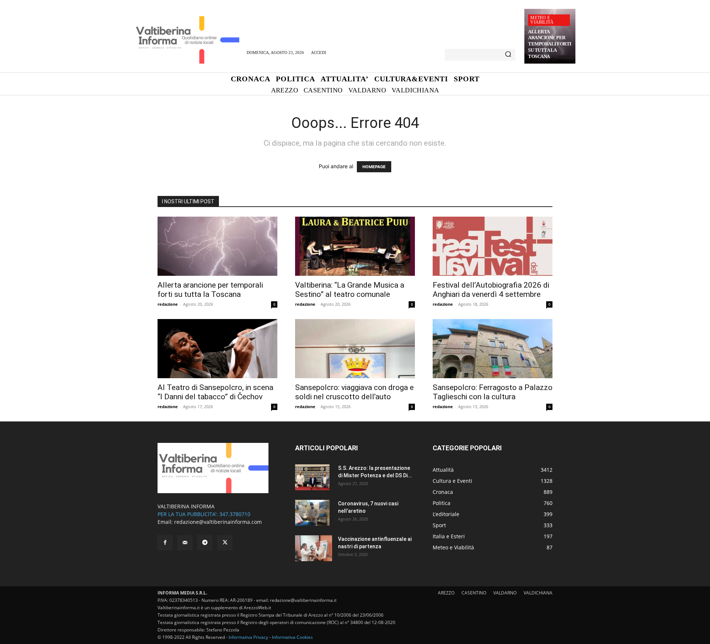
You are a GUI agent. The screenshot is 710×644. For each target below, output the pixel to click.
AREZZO (446, 593)
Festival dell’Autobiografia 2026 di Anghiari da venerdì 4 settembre (491, 290)
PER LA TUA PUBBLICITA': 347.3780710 (204, 514)
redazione (168, 304)
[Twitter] (224, 542)
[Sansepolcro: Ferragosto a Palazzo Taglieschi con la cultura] (492, 348)
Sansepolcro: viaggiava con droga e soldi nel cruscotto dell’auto (354, 392)
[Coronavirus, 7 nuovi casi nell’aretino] (312, 513)
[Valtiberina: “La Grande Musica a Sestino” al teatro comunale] (355, 246)
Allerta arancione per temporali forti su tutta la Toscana (549, 44)
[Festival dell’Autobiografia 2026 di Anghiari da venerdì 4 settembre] (492, 246)
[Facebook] (165, 542)
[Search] (508, 55)
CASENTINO (474, 593)
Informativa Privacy (248, 637)
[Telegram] (204, 542)
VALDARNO (505, 593)
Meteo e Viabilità (542, 20)
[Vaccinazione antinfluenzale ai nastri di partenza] (313, 548)
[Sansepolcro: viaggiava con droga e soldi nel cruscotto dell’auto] (355, 348)
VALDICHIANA (538, 593)
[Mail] (185, 542)
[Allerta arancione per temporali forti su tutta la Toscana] (217, 246)
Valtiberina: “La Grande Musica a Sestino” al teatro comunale (349, 290)
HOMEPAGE (374, 166)
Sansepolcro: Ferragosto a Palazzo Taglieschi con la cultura (492, 392)
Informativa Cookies (292, 637)
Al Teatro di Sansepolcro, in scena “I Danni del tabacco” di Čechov (215, 392)
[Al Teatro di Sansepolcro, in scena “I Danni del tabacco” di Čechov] (217, 348)
